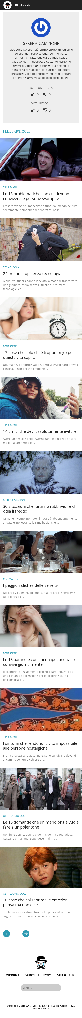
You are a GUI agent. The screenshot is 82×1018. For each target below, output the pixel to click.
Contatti (30, 974)
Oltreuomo (12, 974)
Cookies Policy (65, 974)
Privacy (46, 974)
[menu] (75, 5)
